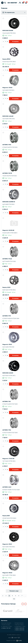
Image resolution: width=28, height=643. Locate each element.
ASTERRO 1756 (6, 430)
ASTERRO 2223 (6, 487)
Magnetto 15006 (7, 572)
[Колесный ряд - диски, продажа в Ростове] (12, 2)
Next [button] (25, 604)
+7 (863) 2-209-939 (19, 628)
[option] (7, 611)
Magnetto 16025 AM (8, 230)
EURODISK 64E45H (7, 373)
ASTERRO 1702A (7, 259)
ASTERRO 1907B (7, 173)
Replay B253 (6, 515)
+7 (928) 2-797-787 (5, 628)
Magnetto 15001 (7, 344)
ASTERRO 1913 (6, 316)
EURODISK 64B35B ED (8, 201)
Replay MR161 (6, 59)
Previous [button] (22, 604)
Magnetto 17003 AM (8, 458)
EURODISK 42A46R (7, 116)
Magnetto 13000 (7, 87)
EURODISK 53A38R (7, 30)
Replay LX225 (6, 287)
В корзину (15, 41)
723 (14, 599)
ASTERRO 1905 (6, 144)
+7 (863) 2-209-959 (19, 630)
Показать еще (14, 591)
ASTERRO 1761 (6, 401)
